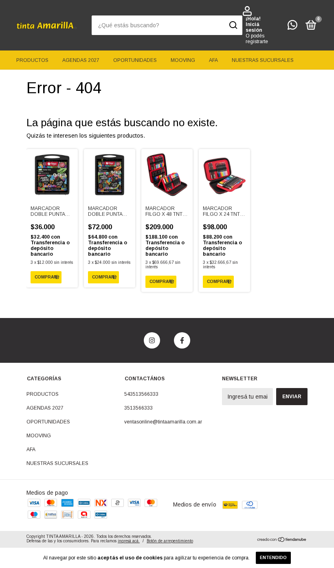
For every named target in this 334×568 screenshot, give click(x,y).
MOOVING (183, 60)
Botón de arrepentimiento (170, 541)
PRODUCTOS (32, 60)
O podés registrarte (257, 38)
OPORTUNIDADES (135, 60)
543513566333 (141, 394)
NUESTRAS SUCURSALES (263, 60)
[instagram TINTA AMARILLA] (152, 340)
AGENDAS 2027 (80, 60)
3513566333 (138, 408)
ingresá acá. (129, 541)
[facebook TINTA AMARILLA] (182, 340)
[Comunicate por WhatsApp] (292, 27)
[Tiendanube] (282, 540)
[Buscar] (233, 25)
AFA (213, 60)
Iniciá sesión (254, 27)
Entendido (273, 557)
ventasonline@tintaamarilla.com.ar (163, 422)
